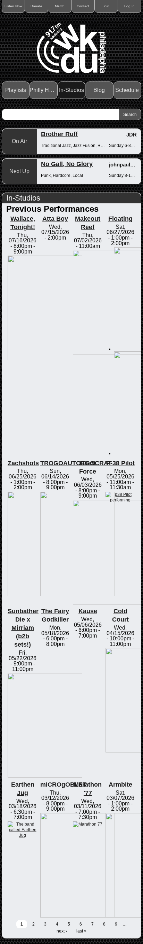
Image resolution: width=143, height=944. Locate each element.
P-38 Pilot (120, 463)
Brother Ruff (59, 134)
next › (62, 931)
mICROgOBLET (63, 784)
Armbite (120, 784)
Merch (60, 6)
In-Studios (71, 90)
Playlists (15, 90)
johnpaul (119, 164)
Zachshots (23, 463)
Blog (99, 90)
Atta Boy (55, 218)
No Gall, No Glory (67, 164)
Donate (36, 6)
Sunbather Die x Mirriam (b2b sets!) (23, 628)
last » (81, 931)
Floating (120, 218)
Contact (83, 6)
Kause (87, 611)
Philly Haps (43, 90)
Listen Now (13, 6)
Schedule (127, 90)
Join (106, 6)
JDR (131, 135)
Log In (129, 6)
